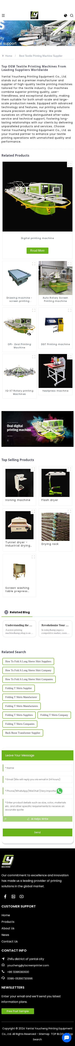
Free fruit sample (18, 1011)
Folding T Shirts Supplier (18, 688)
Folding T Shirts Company (54, 715)
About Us (7, 928)
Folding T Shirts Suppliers (19, 715)
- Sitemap (43, 1034)
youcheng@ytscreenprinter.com (28, 965)
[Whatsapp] (59, 791)
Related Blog (20, 612)
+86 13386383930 (18, 972)
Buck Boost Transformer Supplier (22, 733)
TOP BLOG (57, 1034)
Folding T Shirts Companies (19, 724)
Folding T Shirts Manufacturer (21, 697)
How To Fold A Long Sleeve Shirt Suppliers (28, 661)
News (5, 935)
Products (7, 922)
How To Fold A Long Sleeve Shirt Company (28, 670)
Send (37, 832)
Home (8, 55)
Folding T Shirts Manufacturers (21, 706)
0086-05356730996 (20, 978)
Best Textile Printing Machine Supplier (40, 55)
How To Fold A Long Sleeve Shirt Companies (29, 679)
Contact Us (9, 941)
